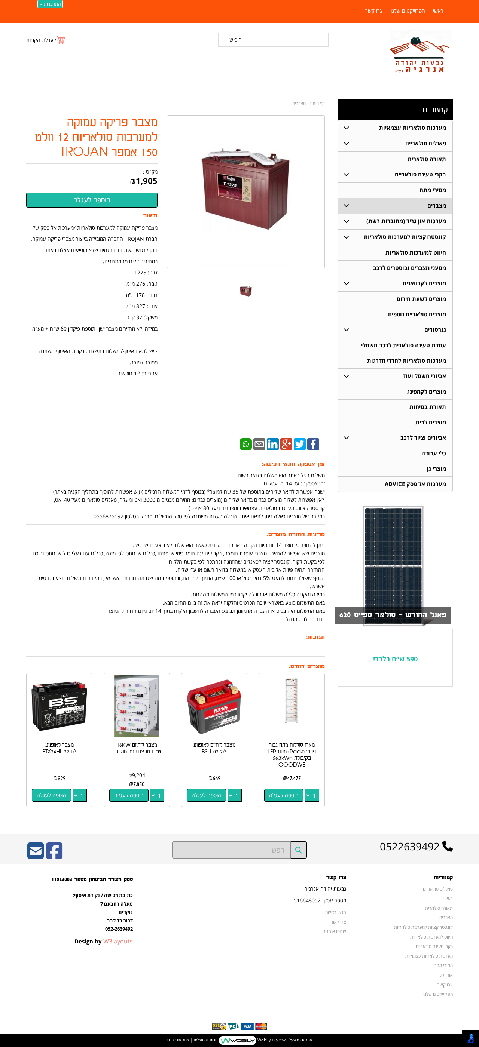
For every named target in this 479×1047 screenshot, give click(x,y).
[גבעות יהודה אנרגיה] (421, 56)
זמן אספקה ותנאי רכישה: (293, 464)
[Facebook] (313, 443)
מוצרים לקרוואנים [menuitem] (424, 283)
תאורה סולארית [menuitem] (427, 159)
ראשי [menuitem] (438, 10)
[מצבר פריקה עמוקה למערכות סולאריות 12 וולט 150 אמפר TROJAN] (246, 291)
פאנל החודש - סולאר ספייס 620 (392, 615)
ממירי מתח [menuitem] (432, 190)
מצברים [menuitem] (436, 205)
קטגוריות (435, 110)
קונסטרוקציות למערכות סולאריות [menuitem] (405, 237)
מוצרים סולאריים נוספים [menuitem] (417, 314)
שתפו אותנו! (335, 931)
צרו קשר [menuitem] (374, 10)
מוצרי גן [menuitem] (436, 469)
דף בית (318, 103)
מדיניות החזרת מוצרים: (296, 534)
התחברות (52, 4)
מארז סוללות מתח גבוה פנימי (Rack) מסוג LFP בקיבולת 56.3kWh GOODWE (292, 755)
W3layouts (118, 941)
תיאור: (150, 215)
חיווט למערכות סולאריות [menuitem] (415, 253)
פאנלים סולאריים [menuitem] (425, 143)
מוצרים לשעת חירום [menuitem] (421, 299)
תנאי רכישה (335, 912)
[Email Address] (35, 855)
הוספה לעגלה (284, 795)
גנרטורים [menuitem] (435, 330)
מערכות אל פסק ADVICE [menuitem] (415, 484)
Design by (103, 941)
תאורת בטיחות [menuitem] (427, 407)
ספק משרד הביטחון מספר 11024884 (92, 879)
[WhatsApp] (246, 443)
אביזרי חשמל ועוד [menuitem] (424, 376)
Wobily (263, 1040)
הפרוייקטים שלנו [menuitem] (408, 10)
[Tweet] (300, 443)
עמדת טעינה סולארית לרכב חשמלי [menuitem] (403, 345)
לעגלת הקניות (41, 39)
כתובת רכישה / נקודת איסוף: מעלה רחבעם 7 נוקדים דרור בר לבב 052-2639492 (103, 912)
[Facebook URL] (54, 855)
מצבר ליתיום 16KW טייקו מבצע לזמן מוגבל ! (137, 748)
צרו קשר (336, 878)
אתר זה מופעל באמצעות (239, 1040)
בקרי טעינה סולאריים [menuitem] (420, 174)
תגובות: (315, 637)
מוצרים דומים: (307, 666)
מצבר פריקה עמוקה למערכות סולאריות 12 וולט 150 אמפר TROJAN (96, 137)
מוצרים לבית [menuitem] (430, 422)
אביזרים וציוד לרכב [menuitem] (423, 438)
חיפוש (235, 39)
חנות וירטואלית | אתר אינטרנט (192, 1040)
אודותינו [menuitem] (446, 975)
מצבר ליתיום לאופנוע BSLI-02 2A (214, 748)
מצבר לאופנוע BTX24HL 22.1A (59, 748)
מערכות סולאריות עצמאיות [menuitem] (412, 128)
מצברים (299, 103)
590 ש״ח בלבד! (395, 658)
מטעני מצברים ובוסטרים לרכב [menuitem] (409, 268)
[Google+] (286, 443)
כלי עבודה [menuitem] (433, 453)
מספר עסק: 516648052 (320, 900)
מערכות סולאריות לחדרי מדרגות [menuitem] (406, 361)
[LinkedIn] (273, 443)
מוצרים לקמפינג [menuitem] (426, 392)
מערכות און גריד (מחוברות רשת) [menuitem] (406, 221)
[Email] (259, 443)
